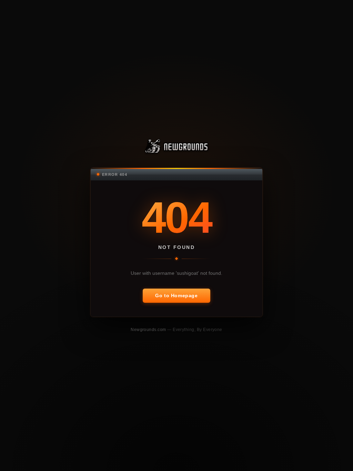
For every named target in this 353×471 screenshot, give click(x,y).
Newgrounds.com (149, 329)
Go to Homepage (176, 295)
